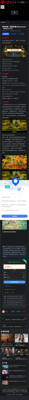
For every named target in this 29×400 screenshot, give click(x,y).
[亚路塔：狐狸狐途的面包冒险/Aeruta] (5, 372)
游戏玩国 (15, 389)
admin (6, 311)
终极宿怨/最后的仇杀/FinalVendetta (18, 381)
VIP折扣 (15, 271)
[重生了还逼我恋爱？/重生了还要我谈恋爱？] (21, 338)
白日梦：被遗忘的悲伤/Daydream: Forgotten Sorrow (18, 366)
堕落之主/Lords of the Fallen (7, 346)
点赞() (24, 311)
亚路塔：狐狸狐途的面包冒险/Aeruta (17, 371)
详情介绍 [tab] (6, 34)
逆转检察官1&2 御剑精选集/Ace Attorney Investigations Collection (18, 376)
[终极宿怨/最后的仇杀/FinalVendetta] (5, 383)
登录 (23, 2)
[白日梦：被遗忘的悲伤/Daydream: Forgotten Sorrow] (5, 367)
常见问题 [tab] (14, 34)
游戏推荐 (4, 343)
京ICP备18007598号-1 (11, 394)
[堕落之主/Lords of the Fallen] (7, 338)
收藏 (19, 311)
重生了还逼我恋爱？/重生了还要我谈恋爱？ (21, 346)
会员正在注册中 (19, 394)
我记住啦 (14, 216)
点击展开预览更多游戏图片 (9, 231)
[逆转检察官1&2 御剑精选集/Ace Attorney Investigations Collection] (5, 377)
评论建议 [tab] (22, 34)
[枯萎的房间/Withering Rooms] (21, 351)
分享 (14, 311)
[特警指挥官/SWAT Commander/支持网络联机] (7, 351)
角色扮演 (12, 30)
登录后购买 (15, 282)
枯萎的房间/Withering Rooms (21, 359)
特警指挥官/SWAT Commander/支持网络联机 (7, 359)
